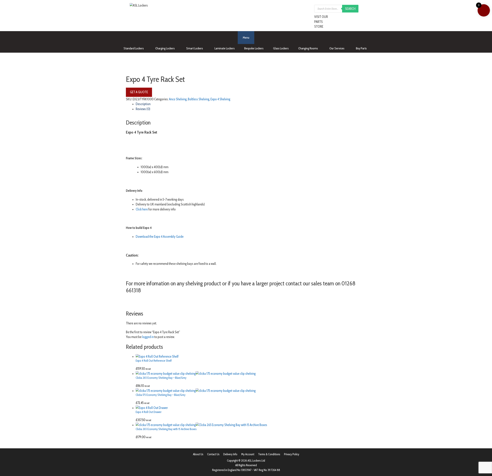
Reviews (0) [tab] (143, 109)
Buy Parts (361, 48)
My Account (247, 454)
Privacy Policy (291, 454)
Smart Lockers (194, 48)
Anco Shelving (178, 99)
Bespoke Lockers (253, 48)
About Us (198, 454)
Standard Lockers (134, 48)
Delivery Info (230, 454)
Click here (142, 209)
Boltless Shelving (198, 99)
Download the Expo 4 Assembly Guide (160, 236)
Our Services (336, 48)
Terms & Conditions (269, 454)
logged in (148, 337)
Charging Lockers (165, 48)
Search (350, 9)
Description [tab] (143, 104)
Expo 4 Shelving (220, 99)
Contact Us (213, 454)
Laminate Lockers (224, 48)
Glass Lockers (281, 48)
